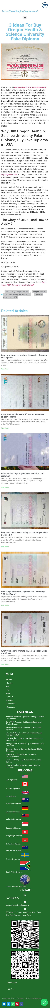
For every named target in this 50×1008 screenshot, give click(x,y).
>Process (9, 700)
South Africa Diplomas (14, 872)
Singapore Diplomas (14, 828)
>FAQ (8, 686)
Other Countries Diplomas (16, 886)
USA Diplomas (11, 780)
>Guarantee (10, 707)
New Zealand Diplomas (14, 850)
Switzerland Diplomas (13, 844)
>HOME (9, 680)
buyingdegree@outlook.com (17, 905)
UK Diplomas (11, 796)
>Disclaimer (10, 704)
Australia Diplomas (13, 804)
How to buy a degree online (17, 292)
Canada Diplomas (13, 789)
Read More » (5, 369)
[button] (25, 17)
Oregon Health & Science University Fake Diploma (25, 293)
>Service (9, 683)
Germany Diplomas (13, 812)
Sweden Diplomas (13, 859)
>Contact (9, 697)
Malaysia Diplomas (13, 819)
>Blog (8, 693)
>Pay (8, 690)
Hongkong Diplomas (14, 836)
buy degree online (9, 175)
